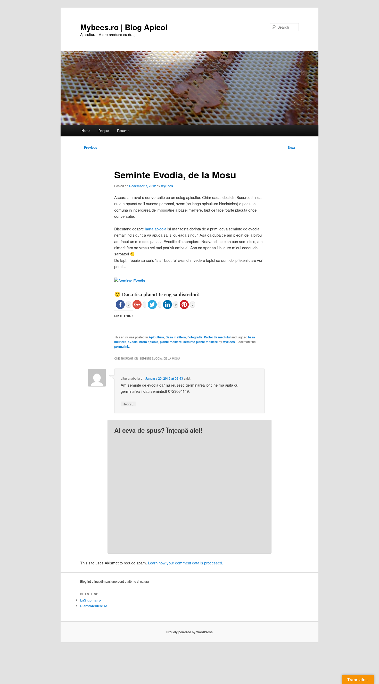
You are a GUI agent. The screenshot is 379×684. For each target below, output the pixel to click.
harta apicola (155, 228)
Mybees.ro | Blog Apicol (123, 26)
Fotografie (194, 337)
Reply (128, 404)
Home (85, 130)
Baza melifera (176, 337)
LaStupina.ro (90, 600)
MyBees (167, 185)
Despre (103, 130)
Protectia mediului (217, 337)
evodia (133, 341)
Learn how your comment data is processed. (185, 562)
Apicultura (156, 337)
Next (293, 147)
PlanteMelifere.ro (93, 605)
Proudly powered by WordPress (189, 632)
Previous (88, 147)
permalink (121, 346)
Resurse (123, 130)
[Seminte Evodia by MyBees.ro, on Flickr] (129, 280)
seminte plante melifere (200, 341)
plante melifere (171, 341)
